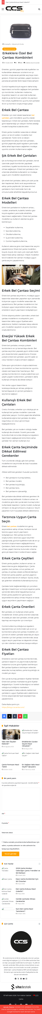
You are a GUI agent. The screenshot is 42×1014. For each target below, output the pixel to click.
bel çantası (11, 526)
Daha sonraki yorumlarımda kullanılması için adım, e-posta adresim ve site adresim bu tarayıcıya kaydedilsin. (20, 845)
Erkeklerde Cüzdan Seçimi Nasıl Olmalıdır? (30, 744)
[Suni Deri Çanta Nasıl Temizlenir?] (8, 912)
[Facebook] (4, 716)
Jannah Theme (8, 1007)
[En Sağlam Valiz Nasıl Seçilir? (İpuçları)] (31, 757)
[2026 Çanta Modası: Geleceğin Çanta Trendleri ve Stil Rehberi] (8, 871)
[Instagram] (26, 978)
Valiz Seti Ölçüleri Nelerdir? (9, 743)
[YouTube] (23, 978)
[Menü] (3, 10)
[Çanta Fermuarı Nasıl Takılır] (11, 757)
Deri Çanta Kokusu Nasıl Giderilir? (18, 2)
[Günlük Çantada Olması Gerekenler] (8, 902)
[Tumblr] (15, 716)
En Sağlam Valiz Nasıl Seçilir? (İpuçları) (30, 766)
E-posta (5, 823)
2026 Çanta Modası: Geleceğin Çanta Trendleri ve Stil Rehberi (28, 870)
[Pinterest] (20, 716)
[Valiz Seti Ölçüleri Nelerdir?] (11, 734)
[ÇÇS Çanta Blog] (15, 9)
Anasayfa (7, 44)
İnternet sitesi (7, 832)
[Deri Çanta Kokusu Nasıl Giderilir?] (8, 892)
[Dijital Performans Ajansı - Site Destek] (21, 987)
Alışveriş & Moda (18, 44)
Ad (3, 813)
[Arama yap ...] (39, 10)
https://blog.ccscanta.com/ (13, 707)
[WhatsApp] (25, 716)
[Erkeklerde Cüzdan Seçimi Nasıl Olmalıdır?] (31, 734)
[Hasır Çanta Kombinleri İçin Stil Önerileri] (8, 882)
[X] (9, 716)
